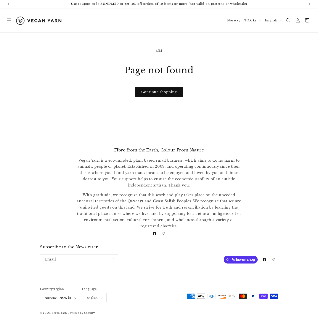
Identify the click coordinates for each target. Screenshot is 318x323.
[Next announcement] (309, 4)
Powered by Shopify (81, 313)
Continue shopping (159, 92)
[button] (9, 20)
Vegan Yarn (59, 313)
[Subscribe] (113, 259)
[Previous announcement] (8, 4)
